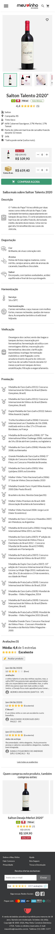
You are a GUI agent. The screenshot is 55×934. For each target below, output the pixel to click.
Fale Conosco (9, 861)
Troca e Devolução (37, 865)
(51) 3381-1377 (44, 929)
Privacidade (8, 865)
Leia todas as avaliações (27, 762)
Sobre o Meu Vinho (11, 857)
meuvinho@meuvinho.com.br (16, 929)
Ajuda (31, 857)
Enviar (43, 877)
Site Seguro (34, 861)
